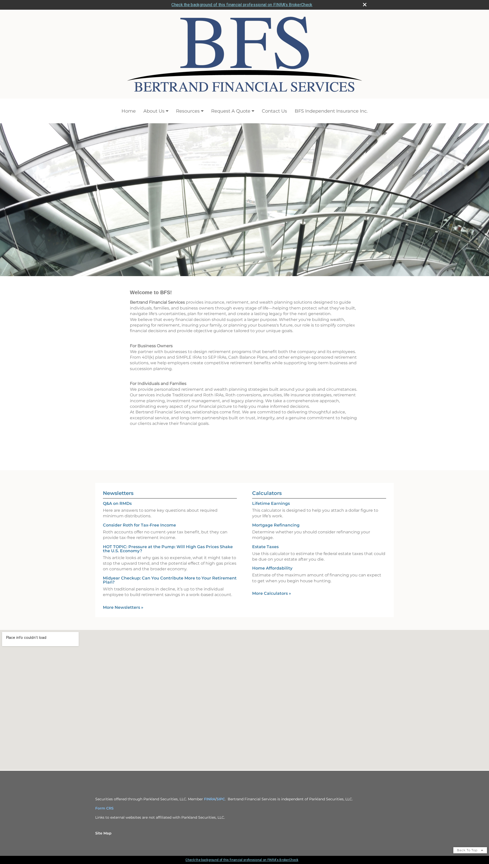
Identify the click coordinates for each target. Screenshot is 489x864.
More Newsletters (123, 607)
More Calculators (271, 593)
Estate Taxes (265, 546)
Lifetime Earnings (271, 503)
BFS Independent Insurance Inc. (331, 111)
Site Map (103, 833)
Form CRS (104, 808)
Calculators (267, 493)
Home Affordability (272, 568)
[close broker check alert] (365, 5)
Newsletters (118, 493)
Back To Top (468, 850)
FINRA (209, 799)
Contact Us (274, 111)
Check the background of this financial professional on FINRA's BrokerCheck (241, 4)
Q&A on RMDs (117, 503)
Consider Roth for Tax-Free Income (139, 525)
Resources (188, 111)
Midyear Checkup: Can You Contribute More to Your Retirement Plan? (170, 580)
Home (128, 111)
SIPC (220, 799)
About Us (154, 111)
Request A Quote (230, 111)
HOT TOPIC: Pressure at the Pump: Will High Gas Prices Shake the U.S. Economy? (168, 548)
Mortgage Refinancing (276, 525)
